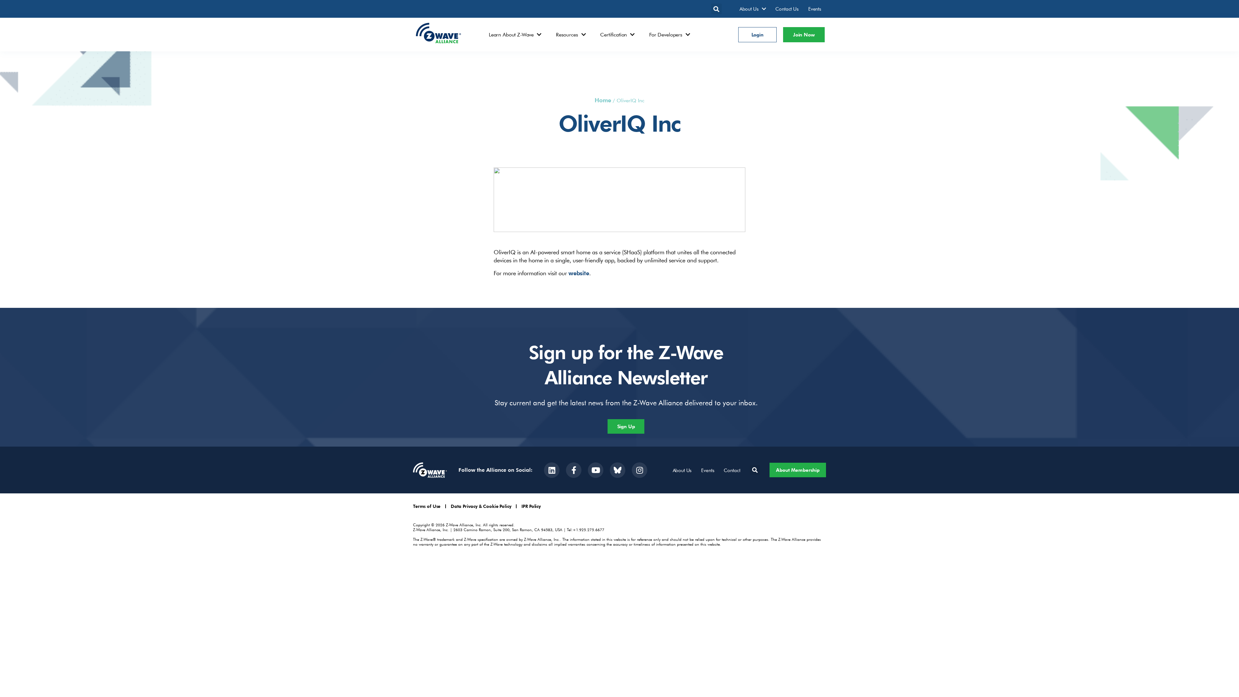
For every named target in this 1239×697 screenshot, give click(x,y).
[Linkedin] (551, 470)
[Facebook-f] (573, 470)
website (579, 273)
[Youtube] (595, 470)
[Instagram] (639, 470)
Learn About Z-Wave (511, 34)
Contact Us (787, 8)
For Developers (665, 34)
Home (603, 100)
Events (814, 8)
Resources (567, 34)
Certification (613, 34)
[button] (716, 9)
